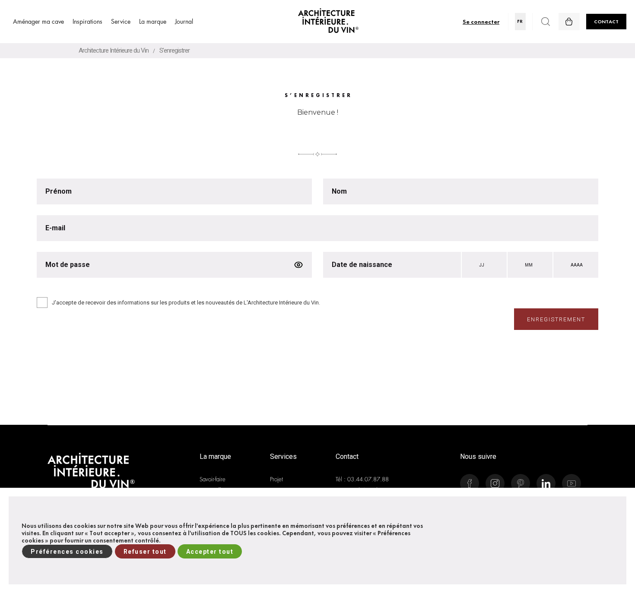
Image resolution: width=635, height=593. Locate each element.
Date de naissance (362, 264)
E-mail (55, 228)
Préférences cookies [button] (67, 551)
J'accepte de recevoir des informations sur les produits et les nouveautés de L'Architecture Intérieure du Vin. (186, 302)
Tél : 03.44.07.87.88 (362, 479)
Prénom (59, 191)
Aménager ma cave (38, 22)
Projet (276, 479)
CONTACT (606, 21)
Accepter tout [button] (210, 551)
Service (120, 22)
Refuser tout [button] (145, 551)
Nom (340, 191)
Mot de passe (67, 265)
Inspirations (87, 22)
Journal (184, 22)
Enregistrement (556, 319)
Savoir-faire (212, 479)
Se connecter (481, 21)
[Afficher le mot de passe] (298, 265)
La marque (152, 22)
